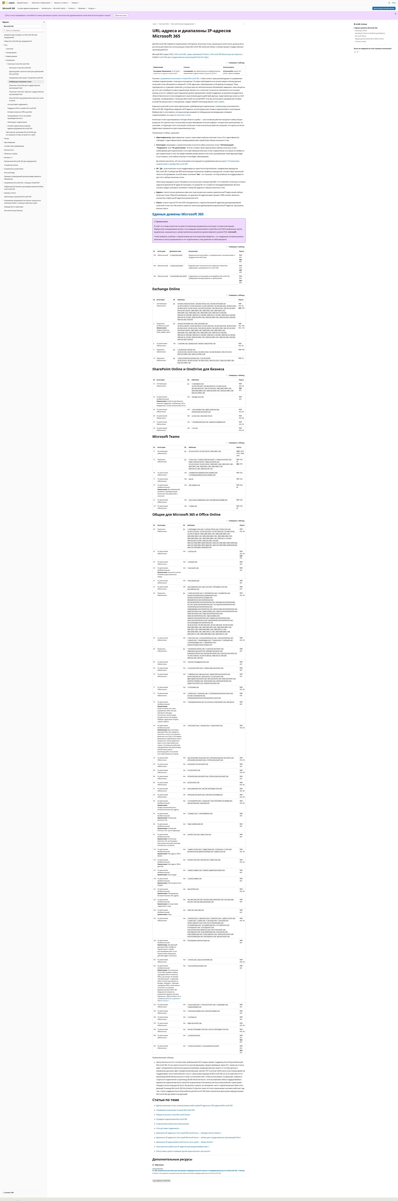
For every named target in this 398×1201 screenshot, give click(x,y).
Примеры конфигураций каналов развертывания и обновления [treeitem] (22, 177)
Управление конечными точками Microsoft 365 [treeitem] (26, 78)
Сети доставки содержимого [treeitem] (17, 104)
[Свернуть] (44, 22)
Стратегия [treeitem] (9, 49)
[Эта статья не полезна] (357, 52)
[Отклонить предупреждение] (395, 13)
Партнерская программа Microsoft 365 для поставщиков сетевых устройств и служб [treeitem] (21, 133)
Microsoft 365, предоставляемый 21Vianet (192, 54)
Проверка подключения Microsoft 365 (171, 1119)
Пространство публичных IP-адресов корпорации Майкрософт (182, 1146)
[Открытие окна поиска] (389, 3)
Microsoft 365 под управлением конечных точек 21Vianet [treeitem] (26, 99)
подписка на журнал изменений (165, 73)
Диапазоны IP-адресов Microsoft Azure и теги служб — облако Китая (184, 1142)
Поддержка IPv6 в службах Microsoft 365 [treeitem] (21, 108)
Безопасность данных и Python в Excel (168, 999)
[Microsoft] (3, 2)
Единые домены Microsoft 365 (178, 214)
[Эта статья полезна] (355, 52)
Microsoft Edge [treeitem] (9, 173)
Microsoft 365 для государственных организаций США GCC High (182, 57)
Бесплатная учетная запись (384, 8)
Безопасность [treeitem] (9, 150)
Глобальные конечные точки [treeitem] (20, 82)
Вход (394, 3)
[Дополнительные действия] (244, 24)
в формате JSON (209, 73)
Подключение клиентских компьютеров (172, 1124)
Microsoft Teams (360, 36)
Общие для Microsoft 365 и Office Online (369, 39)
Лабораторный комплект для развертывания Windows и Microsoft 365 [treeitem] (23, 188)
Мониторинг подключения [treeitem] (17, 122)
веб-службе (219, 102)
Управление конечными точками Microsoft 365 (175, 1110)
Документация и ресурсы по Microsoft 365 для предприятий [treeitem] (20, 36)
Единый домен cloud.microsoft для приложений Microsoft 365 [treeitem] (26, 72)
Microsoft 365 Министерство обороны (226, 54)
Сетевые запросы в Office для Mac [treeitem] (19, 112)
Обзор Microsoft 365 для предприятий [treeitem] (18, 41)
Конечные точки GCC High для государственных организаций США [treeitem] (26, 93)
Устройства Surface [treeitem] (11, 165)
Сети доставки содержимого (167, 1128)
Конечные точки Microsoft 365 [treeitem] (20, 68)
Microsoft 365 (164, 24)
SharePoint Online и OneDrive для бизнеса (370, 33)
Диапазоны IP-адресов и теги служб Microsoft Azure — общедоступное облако (188, 1133)
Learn (155, 24)
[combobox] (23, 26)
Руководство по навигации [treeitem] (13, 207)
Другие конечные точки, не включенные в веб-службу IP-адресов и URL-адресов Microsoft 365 (194, 1105)
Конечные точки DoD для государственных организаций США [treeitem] (24, 86)
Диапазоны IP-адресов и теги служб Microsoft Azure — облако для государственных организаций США (198, 1137)
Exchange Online (361, 31)
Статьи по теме (360, 41)
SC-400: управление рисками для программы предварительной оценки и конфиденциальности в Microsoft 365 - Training (198, 1171)
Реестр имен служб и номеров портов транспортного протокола (182, 1151)
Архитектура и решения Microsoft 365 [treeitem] (17, 197)
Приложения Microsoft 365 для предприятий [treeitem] (20, 161)
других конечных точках (181, 115)
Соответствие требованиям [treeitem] (14, 146)
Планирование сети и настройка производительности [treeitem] (19, 117)
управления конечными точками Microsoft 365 (180, 78)
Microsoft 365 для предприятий (182, 24)
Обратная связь (121, 15)
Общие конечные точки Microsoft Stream (173, 1115)
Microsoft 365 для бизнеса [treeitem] (13, 211)
